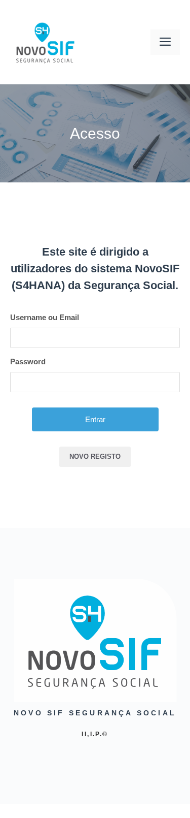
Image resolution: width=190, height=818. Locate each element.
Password (28, 361)
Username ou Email (44, 317)
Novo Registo (95, 456)
